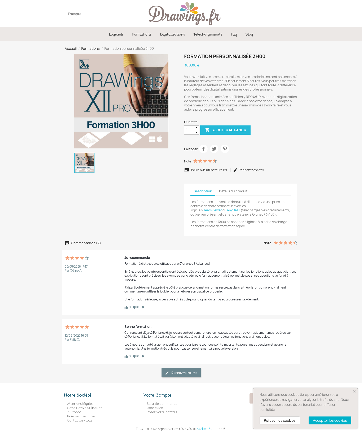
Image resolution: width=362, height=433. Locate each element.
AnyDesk (233, 210)
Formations (141, 34)
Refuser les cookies (280, 420)
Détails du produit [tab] (233, 191)
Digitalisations (172, 34)
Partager (203, 149)
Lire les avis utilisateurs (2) (208, 170)
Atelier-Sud (206, 429)
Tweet (214, 149)
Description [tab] (203, 191)
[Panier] (302, 13)
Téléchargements (207, 34)
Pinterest (225, 149)
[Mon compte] (289, 13)
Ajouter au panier (225, 129)
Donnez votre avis (251, 170)
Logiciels (116, 34)
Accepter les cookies (330, 420)
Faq (234, 34)
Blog (249, 34)
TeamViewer (212, 210)
